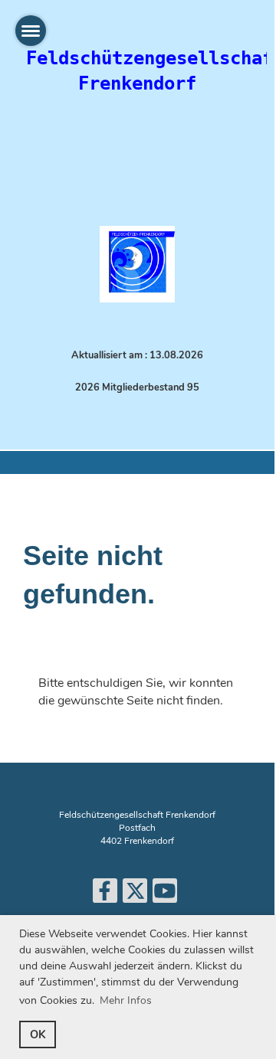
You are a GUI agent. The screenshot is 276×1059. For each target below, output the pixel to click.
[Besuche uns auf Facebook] (105, 894)
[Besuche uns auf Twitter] (135, 894)
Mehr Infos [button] (126, 1000)
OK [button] (38, 1034)
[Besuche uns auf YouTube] (165, 894)
